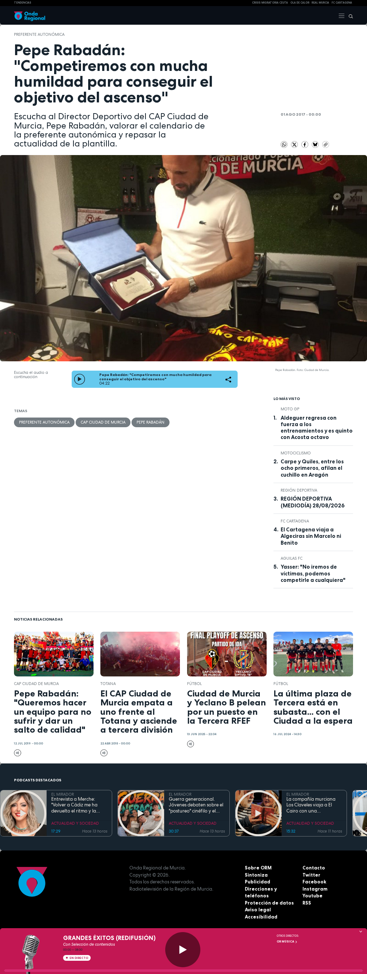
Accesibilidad (261, 917)
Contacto (313, 868)
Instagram (315, 889)
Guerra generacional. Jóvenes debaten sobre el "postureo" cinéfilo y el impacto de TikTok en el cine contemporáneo (196, 805)
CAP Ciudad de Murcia (103, 422)
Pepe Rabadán (151, 422)
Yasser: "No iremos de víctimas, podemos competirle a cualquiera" (313, 573)
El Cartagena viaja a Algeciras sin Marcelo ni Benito (311, 536)
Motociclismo (296, 452)
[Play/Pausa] (182, 949)
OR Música (286, 941)
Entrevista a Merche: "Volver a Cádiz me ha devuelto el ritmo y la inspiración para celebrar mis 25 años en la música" (78, 805)
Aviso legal (258, 909)
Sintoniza (256, 875)
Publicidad (257, 881)
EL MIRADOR (62, 794)
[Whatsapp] (284, 144)
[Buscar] (349, 15)
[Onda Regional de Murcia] (29, 15)
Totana (108, 683)
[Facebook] (305, 143)
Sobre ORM (258, 868)
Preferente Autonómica (39, 34)
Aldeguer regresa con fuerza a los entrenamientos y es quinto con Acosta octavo (317, 428)
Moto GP (290, 408)
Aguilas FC (291, 558)
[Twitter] (295, 143)
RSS (306, 903)
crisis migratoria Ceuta (270, 2)
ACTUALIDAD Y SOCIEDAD (75, 823)
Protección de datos (269, 903)
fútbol (194, 683)
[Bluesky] (316, 143)
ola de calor (299, 2)
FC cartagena (342, 2)
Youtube (312, 895)
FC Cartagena (295, 521)
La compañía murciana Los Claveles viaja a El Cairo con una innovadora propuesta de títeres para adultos (314, 805)
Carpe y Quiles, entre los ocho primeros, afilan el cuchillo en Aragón (312, 468)
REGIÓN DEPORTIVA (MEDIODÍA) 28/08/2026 (313, 502)
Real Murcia (320, 2)
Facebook (314, 881)
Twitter (311, 875)
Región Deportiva (299, 490)
